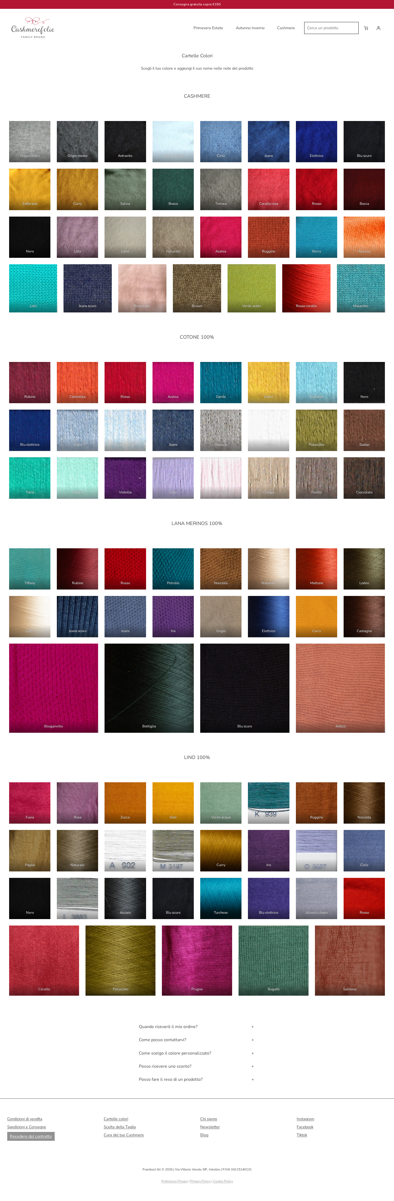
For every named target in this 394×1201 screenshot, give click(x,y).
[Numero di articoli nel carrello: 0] (366, 28)
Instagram (305, 1118)
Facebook (305, 1127)
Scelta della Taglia (120, 1127)
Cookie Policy (223, 1181)
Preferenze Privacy (174, 1181)
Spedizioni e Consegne (26, 1127)
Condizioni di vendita (24, 1118)
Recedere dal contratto (31, 1136)
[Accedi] (378, 28)
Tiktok (302, 1135)
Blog (204, 1135)
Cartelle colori (116, 1118)
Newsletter (210, 1127)
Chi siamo (208, 1118)
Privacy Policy (200, 1181)
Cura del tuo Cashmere (124, 1135)
